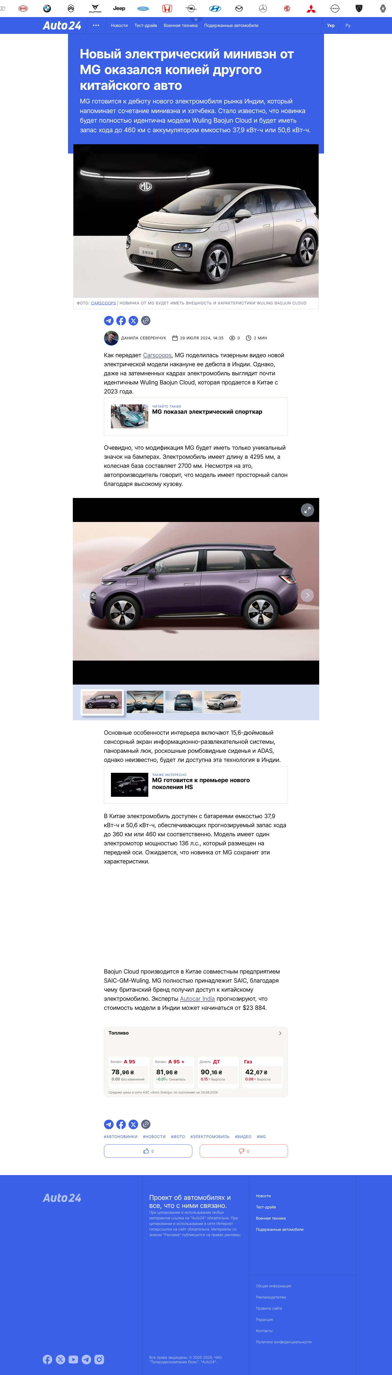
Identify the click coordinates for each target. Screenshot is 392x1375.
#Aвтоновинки (121, 1137)
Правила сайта (269, 1308)
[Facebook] (47, 1359)
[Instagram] (99, 1359)
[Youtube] (73, 1359)
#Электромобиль (210, 1137)
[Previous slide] (84, 595)
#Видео (243, 1137)
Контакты (264, 1331)
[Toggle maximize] (307, 510)
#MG (261, 1137)
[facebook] (121, 320)
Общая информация (273, 1286)
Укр (331, 25)
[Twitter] (60, 1359)
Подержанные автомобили (231, 25)
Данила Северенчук (143, 338)
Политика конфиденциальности (283, 1342)
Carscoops (157, 355)
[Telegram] (86, 1359)
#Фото (178, 1137)
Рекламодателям (271, 1297)
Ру (348, 25)
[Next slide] (307, 595)
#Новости (154, 1137)
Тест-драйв (145, 25)
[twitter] (133, 320)
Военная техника (181, 25)
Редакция (264, 1319)
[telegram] (109, 320)
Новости (119, 25)
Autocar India (197, 998)
